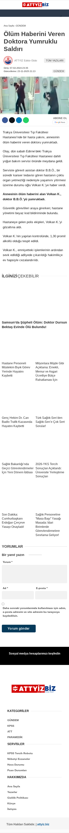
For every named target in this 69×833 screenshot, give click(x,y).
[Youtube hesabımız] (28, 827)
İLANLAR (11, 82)
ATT (8, 59)
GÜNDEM (11, 37)
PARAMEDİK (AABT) (17, 67)
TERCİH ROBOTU (15, 89)
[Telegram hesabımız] (48, 827)
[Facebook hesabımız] (7, 827)
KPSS (9, 52)
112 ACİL (10, 45)
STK (8, 74)
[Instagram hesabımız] (21, 827)
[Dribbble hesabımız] (41, 827)
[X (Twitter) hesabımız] (14, 827)
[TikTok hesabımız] (34, 827)
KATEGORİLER (14, 30)
